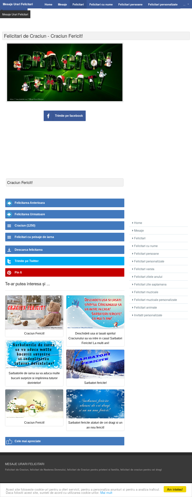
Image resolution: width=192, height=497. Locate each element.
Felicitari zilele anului (147, 276)
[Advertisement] (108, 17)
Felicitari (139, 238)
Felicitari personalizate (148, 261)
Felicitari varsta (143, 269)
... (184, 4)
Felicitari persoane (146, 253)
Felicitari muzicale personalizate (155, 299)
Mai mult (106, 492)
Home (137, 223)
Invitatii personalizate (147, 315)
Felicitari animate (145, 307)
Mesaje (138, 230)
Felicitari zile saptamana (149, 284)
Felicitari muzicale (145, 292)
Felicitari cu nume (145, 246)
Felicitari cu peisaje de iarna (34, 237)
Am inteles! (175, 489)
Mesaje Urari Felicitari (18, 4)
